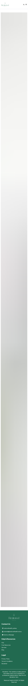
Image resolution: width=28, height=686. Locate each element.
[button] (26, 4)
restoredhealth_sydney (10, 628)
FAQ (2, 642)
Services (3, 647)
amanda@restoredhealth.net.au (13, 631)
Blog (2, 650)
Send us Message (9, 635)
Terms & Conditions (6, 661)
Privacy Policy (5, 659)
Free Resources (6, 645)
